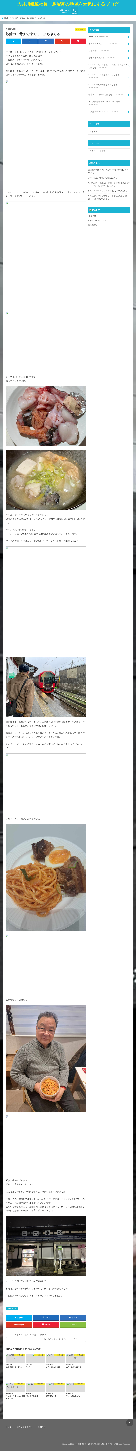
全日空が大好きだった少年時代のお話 (105, 170)
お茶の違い (98, 51)
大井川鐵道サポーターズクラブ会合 (104, 103)
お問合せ (42, 1427)
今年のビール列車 (101, 58)
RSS (98, 210)
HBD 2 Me (98, 36)
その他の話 (13, 1309)
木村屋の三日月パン (102, 44)
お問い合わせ (64, 11)
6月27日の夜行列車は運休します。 (104, 86)
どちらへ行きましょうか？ (100, 191)
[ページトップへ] (129, 1422)
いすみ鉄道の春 (95, 178)
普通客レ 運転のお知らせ (105, 95)
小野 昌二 (106, 186)
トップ (8, 1427)
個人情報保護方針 (25, 1427)
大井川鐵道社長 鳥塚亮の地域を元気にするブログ (68, 3)
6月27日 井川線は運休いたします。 (105, 76)
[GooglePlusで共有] (62, 41)
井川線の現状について (103, 112)
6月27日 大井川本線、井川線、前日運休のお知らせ (108, 66)
